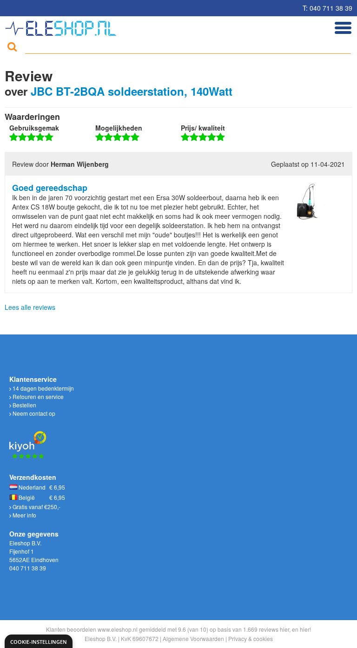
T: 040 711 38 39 (327, 8)
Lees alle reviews (30, 307)
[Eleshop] (62, 26)
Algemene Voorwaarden (193, 638)
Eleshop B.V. (101, 638)
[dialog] (39, 641)
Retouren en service (37, 396)
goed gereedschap (49, 188)
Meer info (23, 515)
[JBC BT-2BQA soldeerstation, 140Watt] (306, 200)
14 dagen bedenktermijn (42, 388)
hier (284, 629)
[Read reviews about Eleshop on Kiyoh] (27, 439)
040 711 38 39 (27, 568)
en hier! (301, 629)
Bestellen (23, 405)
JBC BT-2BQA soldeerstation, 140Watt (131, 91)
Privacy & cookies (250, 638)
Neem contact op (33, 413)
